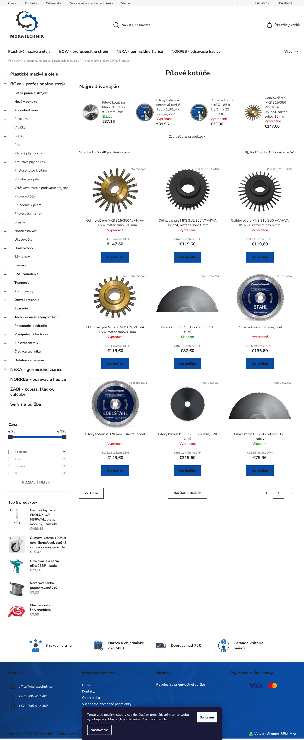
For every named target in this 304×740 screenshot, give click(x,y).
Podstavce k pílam (28, 179)
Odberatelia (53, 3)
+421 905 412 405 (33, 696)
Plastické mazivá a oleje (34, 74)
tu (165, 719)
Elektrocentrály (26, 343)
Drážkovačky (23, 248)
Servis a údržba (25, 404)
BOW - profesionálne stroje (38, 84)
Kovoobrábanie (26, 110)
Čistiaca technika (27, 351)
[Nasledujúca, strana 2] (278, 493)
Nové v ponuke (25, 101)
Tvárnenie (21, 282)
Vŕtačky (19, 127)
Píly (17, 144)
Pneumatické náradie (30, 325)
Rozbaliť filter (36, 482)
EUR (239, 3)
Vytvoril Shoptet (266, 733)
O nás (12, 3)
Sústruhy (21, 119)
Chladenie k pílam (27, 205)
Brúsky (19, 222)
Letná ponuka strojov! (31, 93)
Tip (39, 473)
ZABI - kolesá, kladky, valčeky (32, 391)
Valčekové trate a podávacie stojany (41, 188)
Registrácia (285, 3)
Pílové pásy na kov (28, 213)
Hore (94, 493)
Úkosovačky (23, 239)
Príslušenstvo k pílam (30, 170)
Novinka (39, 466)
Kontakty (31, 3)
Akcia (39, 459)
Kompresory (23, 291)
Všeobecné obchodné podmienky (91, 3)
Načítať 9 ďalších (187, 493)
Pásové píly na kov (28, 153)
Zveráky (20, 265)
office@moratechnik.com (37, 686)
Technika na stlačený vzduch (36, 317)
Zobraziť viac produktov (186, 136)
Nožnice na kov (25, 231)
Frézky (19, 136)
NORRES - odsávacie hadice (38, 379)
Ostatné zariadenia (29, 360)
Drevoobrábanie (26, 300)
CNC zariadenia (26, 274)
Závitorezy (22, 256)
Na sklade (39, 452)
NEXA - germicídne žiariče (36, 369)
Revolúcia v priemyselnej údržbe (180, 685)
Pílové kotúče (24, 196)
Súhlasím (207, 717)
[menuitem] (29, 51)
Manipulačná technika (31, 334)
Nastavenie (99, 730)
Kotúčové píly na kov (29, 162)
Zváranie (21, 308)
